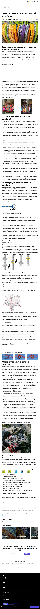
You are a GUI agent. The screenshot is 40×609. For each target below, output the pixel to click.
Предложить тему (20, 567)
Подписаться (27, 553)
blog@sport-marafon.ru (28, 510)
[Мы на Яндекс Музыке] (5, 578)
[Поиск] (37, 2)
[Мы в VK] (3, 575)
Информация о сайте (11, 604)
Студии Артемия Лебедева (16, 603)
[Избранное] (35, 2)
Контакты (5, 595)
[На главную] (28, 2)
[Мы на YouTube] (3, 578)
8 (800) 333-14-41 (6, 599)
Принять (34, 606)
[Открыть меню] (2, 1)
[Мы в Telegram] (7, 577)
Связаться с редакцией (20, 561)
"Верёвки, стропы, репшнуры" (17, 521)
